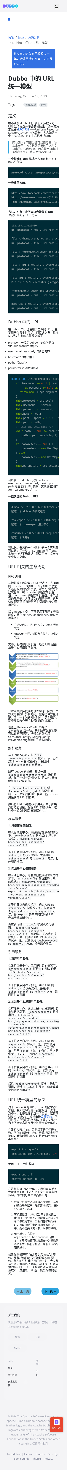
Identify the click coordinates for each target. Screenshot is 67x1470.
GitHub (17, 1348)
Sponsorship (22, 1458)
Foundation (14, 1454)
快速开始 (12, 1374)
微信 (17, 1336)
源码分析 (34, 37)
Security (53, 1454)
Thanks (37, 1458)
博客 (11, 37)
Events (40, 1454)
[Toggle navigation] (56, 6)
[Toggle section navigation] (8, 19)
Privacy (48, 1458)
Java (21, 37)
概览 (10, 1368)
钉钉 (37, 1336)
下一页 (50, 1291)
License (29, 1454)
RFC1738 (24, 129)
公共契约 (46, 1116)
